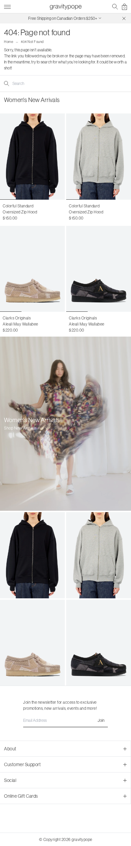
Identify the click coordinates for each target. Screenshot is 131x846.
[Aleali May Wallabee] (32, 269)
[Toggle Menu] (7, 6)
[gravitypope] (65, 6)
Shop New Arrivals (20, 428)
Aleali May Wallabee (20, 324)
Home (8, 42)
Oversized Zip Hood (20, 211)
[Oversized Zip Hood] (32, 156)
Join (101, 720)
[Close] (124, 18)
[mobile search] (115, 7)
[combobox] (39, 83)
